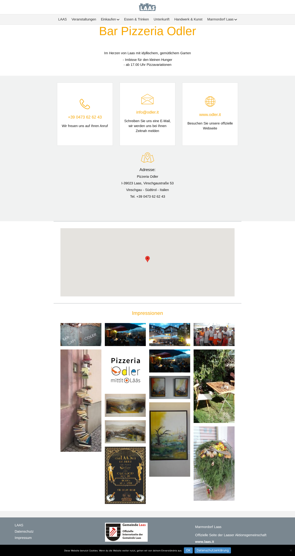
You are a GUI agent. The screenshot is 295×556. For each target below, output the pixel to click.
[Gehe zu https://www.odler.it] (210, 114)
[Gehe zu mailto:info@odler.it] (147, 114)
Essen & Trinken (136, 19)
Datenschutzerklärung (213, 550)
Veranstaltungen (84, 19)
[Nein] (290, 550)
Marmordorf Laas (220, 19)
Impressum (23, 538)
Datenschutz (24, 531)
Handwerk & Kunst (188, 19)
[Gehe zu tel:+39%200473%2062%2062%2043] (85, 114)
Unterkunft (162, 19)
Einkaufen (108, 19)
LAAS (62, 19)
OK (188, 550)
